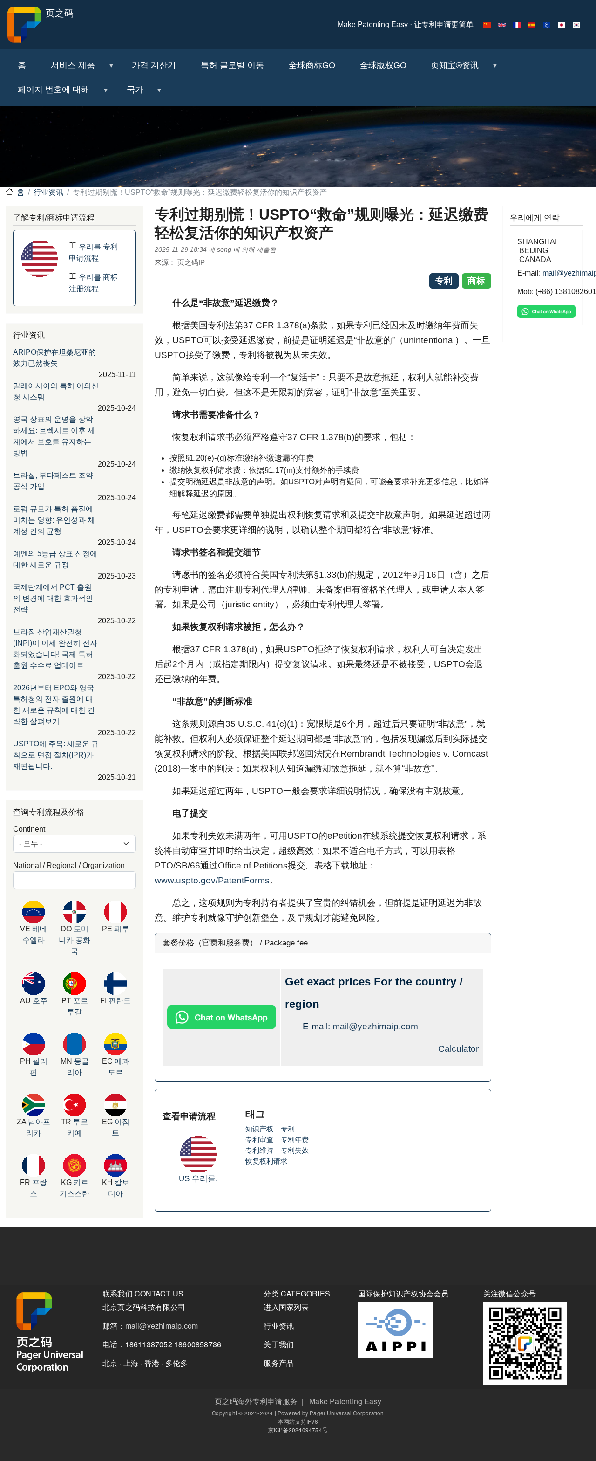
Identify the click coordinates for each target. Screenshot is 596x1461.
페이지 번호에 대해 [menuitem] (47, 93)
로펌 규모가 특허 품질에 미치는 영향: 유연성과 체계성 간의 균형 (54, 520)
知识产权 (259, 1129)
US (185, 1178)
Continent (29, 829)
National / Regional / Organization (69, 865)
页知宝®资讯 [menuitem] (449, 69)
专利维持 (259, 1150)
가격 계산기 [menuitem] (154, 65)
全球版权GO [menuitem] (383, 65)
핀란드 (119, 1001)
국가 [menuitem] (128, 93)
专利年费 (295, 1140)
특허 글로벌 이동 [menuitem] (232, 65)
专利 (288, 1129)
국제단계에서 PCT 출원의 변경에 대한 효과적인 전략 (53, 598)
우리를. (205, 1178)
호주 (40, 1001)
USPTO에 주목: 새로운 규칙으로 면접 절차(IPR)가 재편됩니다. (56, 755)
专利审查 (259, 1140)
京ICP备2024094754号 (298, 1429)
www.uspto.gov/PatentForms (212, 880)
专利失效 (295, 1150)
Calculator (458, 1049)
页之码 (58, 13)
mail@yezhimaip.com (375, 1026)
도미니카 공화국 (74, 940)
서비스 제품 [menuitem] (67, 69)
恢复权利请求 (266, 1161)
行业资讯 (48, 192)
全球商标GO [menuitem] (312, 65)
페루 (121, 929)
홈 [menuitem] (22, 65)
